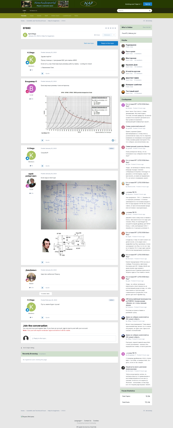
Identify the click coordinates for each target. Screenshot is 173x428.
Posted (139, 108)
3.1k (32, 193)
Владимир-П (31, 81)
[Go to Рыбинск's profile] (123, 300)
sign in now (66, 328)
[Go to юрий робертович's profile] (31, 182)
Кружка (130, 194)
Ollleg (129, 321)
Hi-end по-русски (133, 71)
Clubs (32, 15)
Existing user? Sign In (133, 4)
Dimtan (130, 108)
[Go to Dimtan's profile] (123, 105)
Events (39, 15)
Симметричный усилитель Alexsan (137, 146)
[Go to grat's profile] (123, 161)
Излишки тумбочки (134, 85)
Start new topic (89, 43)
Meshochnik (131, 186)
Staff (46, 15)
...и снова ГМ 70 (131, 192)
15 (32, 70)
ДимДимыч (31, 270)
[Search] (150, 10)
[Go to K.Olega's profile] (25, 35)
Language (77, 421)
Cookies (96, 421)
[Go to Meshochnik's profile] (123, 183)
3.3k (32, 287)
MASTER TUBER (132, 78)
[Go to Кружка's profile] (123, 193)
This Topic (142, 10)
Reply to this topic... (40, 338)
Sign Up (147, 4)
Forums (23, 15)
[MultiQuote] (42, 73)
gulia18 (130, 128)
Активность (33, 10)
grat (129, 164)
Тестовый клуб (132, 91)
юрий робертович (31, 175)
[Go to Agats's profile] (123, 233)
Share (97, 35)
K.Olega (33, 34)
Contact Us (87, 421)
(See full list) (146, 27)
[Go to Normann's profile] (123, 255)
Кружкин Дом (131, 65)
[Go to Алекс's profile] (123, 213)
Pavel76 (125, 33)
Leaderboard (67, 15)
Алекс (130, 214)
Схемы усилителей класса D (135, 126)
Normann (130, 258)
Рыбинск (130, 307)
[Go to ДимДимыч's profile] (31, 277)
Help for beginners (48, 36)
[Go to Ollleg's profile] (123, 318)
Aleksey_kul (132, 33)
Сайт (24, 10)
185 (32, 99)
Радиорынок (131, 45)
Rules (76, 15)
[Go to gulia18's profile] (123, 127)
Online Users (55, 15)
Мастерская (131, 58)
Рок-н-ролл (130, 51)
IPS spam (79, 427)
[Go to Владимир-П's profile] (31, 88)
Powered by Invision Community (86, 423)
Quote (47, 73)
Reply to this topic (107, 43)
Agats (129, 236)
